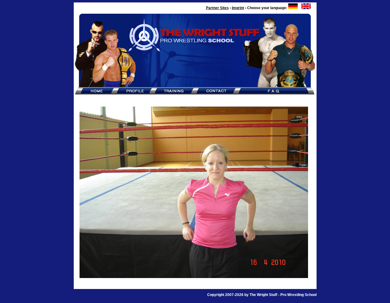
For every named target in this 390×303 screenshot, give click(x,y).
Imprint (238, 8)
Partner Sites (217, 8)
